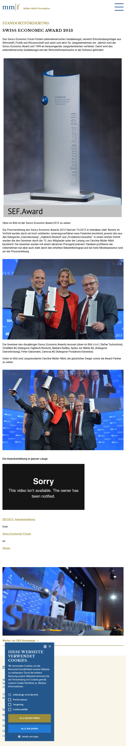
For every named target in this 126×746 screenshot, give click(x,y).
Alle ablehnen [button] (29, 729)
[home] (26, 7)
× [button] (49, 646)
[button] (29, 736)
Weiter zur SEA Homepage (18, 640)
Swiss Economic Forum (16, 533)
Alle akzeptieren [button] (30, 718)
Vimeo (6, 548)
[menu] (119, 7)
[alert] (29, 691)
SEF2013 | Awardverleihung (18, 519)
